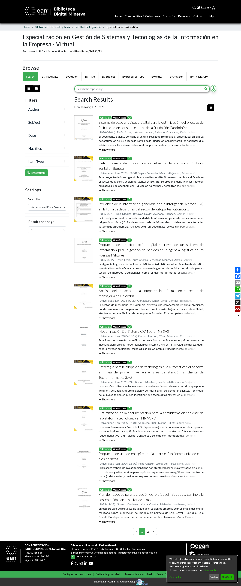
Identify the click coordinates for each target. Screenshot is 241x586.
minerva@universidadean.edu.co (97, 552)
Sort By (34, 199)
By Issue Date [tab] (50, 76)
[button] (107, 149)
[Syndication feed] (210, 107)
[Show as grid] (36, 88)
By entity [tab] (156, 76)
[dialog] (202, 568)
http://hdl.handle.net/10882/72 (83, 51)
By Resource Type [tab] (133, 76)
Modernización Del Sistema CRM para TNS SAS (134, 331)
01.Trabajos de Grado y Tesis (52, 27)
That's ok (227, 577)
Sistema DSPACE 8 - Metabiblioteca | (115, 581)
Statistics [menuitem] (169, 16)
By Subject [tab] (108, 76)
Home (26, 27)
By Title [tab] (90, 76)
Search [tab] (30, 76)
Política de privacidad (108, 574)
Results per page (41, 221)
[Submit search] (194, 7)
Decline (214, 577)
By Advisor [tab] (176, 76)
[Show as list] (29, 88)
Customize (175, 577)
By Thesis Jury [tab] (199, 76)
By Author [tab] (71, 76)
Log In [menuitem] (205, 7)
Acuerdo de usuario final (138, 574)
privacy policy (210, 570)
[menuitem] (198, 7)
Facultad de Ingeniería (87, 27)
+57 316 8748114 (86, 556)
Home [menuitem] (118, 16)
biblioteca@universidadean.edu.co (137, 552)
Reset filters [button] (38, 172)
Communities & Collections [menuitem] (142, 16)
